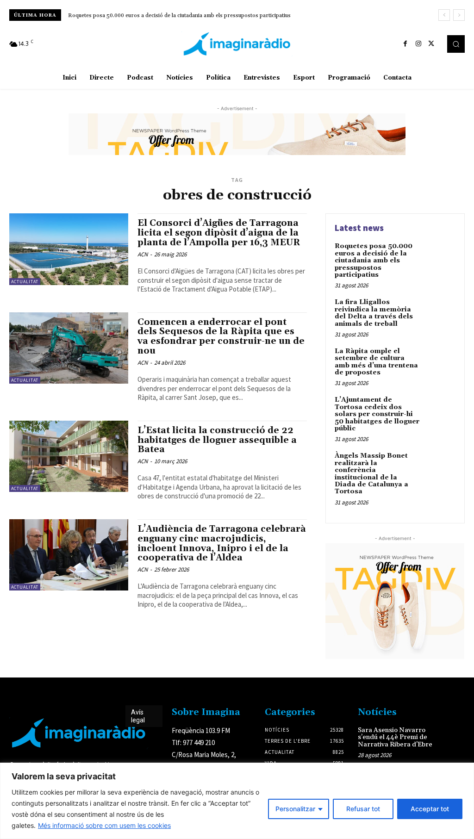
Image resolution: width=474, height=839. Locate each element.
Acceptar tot (430, 809)
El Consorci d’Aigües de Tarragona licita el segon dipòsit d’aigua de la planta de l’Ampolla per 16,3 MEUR (218, 233)
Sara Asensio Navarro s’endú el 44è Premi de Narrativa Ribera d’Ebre (395, 737)
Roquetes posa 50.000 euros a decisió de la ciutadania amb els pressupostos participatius (179, 15)
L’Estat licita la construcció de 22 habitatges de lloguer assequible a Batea (217, 440)
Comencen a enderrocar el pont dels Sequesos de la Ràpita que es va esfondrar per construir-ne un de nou (221, 337)
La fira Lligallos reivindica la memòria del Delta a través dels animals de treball (374, 313)
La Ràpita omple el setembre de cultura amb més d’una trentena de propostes (376, 362)
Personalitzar (295, 809)
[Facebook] (405, 43)
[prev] (444, 15)
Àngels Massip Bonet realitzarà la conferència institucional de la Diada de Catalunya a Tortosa (371, 474)
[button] (456, 44)
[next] (459, 15)
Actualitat (24, 282)
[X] (431, 43)
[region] (237, 801)
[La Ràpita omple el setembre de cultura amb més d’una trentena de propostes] (439, 362)
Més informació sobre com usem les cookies (104, 825)
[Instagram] (418, 43)
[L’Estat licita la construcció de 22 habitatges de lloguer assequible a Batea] (68, 456)
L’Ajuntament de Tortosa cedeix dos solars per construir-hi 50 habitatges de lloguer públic (377, 414)
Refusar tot (363, 809)
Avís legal (138, 716)
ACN (142, 254)
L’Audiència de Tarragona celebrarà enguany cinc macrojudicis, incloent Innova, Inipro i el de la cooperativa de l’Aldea (221, 543)
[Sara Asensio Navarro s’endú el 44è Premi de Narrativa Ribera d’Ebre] (454, 735)
